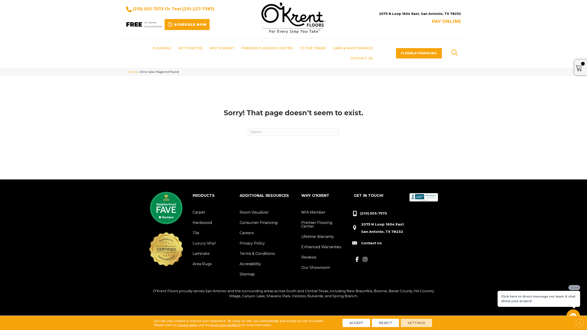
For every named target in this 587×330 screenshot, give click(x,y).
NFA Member (313, 212)
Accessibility (250, 264)
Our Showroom (315, 267)
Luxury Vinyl (204, 243)
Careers (247, 233)
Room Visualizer (254, 212)
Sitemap (247, 274)
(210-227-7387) (198, 8)
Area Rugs (202, 264)
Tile (196, 233)
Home (133, 72)
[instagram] (365, 260)
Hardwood (202, 222)
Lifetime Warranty (317, 236)
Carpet (199, 212)
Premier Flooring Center (316, 224)
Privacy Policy (252, 243)
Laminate (201, 253)
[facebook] (357, 260)
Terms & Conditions (257, 253)
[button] (419, 53)
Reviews (308, 257)
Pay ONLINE (446, 21)
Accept (356, 323)
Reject (385, 323)
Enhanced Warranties (321, 247)
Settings (416, 323)
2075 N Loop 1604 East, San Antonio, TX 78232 (420, 14)
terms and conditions (225, 325)
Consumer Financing (259, 222)
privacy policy (188, 325)
